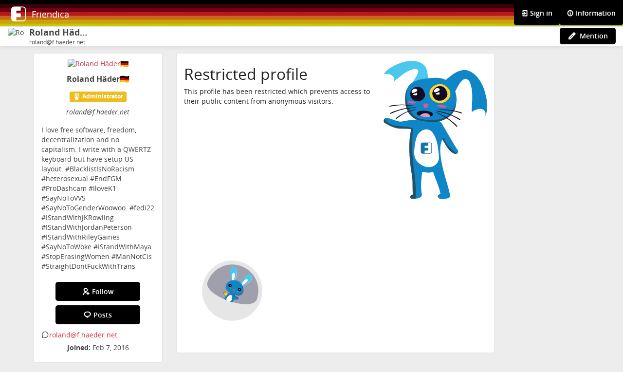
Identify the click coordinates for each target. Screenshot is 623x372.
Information (595, 13)
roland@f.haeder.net (83, 334)
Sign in (540, 13)
